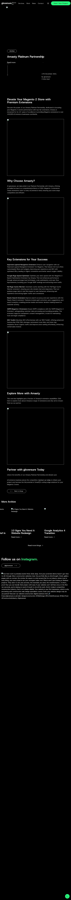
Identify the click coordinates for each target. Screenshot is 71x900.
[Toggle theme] (48, 3)
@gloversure (9, 566)
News (34, 3)
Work (28, 3)
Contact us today (44, 480)
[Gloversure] (6, 3)
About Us (14, 3)
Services (21, 3)
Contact (41, 3)
